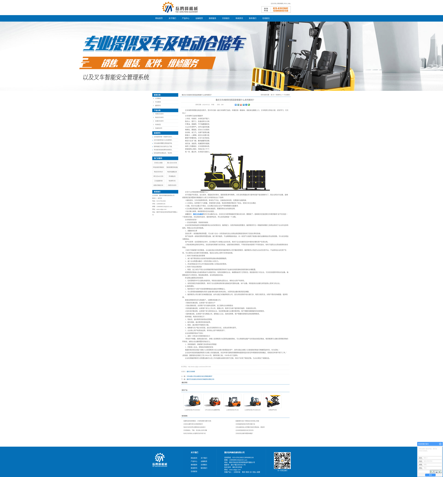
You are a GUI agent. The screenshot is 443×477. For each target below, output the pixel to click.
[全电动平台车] (272, 401)
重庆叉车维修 (191, 371)
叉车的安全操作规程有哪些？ (245, 433)
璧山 (255, 472)
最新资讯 (158, 105)
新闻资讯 (239, 18)
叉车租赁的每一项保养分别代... (163, 137)
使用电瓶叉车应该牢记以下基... (163, 146)
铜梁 (247, 472)
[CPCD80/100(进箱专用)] (212, 401)
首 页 (272, 95)
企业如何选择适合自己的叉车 (245, 430)
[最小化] (440, 444)
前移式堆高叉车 (158, 185)
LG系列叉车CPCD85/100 (252, 410)
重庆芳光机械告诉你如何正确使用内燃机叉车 (200, 379)
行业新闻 (158, 102)
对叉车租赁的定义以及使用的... (163, 140)
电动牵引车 (172, 181)
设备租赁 (199, 18)
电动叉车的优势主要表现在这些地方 (194, 427)
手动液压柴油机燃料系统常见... (163, 150)
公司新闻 (158, 98)
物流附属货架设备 (172, 167)
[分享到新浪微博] (241, 105)
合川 (251, 472)
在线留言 (266, 18)
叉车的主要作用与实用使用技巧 (193, 424)
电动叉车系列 (159, 117)
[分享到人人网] (246, 105)
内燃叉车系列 (159, 114)
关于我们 (172, 18)
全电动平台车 (272, 410)
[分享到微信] (249, 105)
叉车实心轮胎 (158, 163)
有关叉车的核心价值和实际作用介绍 (194, 433)
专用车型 (158, 124)
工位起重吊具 (158, 181)
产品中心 (185, 18)
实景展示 (226, 18)
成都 (258, 472)
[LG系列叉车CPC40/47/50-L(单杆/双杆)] (232, 401)
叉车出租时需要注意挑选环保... (163, 143)
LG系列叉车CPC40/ (232, 410)
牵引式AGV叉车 (158, 176)
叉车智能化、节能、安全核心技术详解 (195, 430)
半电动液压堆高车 (158, 167)
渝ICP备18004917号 (238, 465)
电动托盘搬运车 (172, 172)
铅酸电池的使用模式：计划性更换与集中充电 (197, 421)
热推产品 (227, 472)
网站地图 (280, 3)
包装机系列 (158, 128)
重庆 (244, 472)
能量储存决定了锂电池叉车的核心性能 (247, 421)
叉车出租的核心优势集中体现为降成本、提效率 (250, 427)
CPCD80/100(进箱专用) (212, 410)
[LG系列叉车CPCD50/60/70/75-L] (192, 401)
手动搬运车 (172, 176)
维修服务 (212, 18)
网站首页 (159, 18)
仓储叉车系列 (159, 121)
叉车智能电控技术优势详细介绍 (245, 424)
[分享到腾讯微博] (244, 105)
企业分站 (273, 3)
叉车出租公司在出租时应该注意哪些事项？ (200, 376)
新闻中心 (279, 95)
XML (289, 3)
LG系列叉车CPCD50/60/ (192, 410)
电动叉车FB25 (158, 172)
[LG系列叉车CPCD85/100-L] (252, 401)
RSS (285, 3)
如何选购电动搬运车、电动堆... (163, 153)
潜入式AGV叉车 (172, 163)
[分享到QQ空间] (238, 105)
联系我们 (252, 18)
